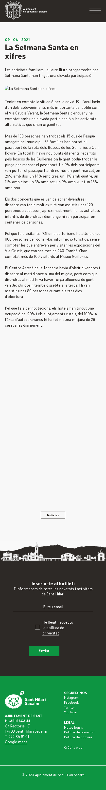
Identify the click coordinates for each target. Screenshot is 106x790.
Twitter (69, 707)
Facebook (71, 702)
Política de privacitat (79, 732)
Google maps (16, 742)
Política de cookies (78, 737)
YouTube (70, 712)
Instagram (71, 698)
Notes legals (73, 727)
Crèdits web (73, 747)
